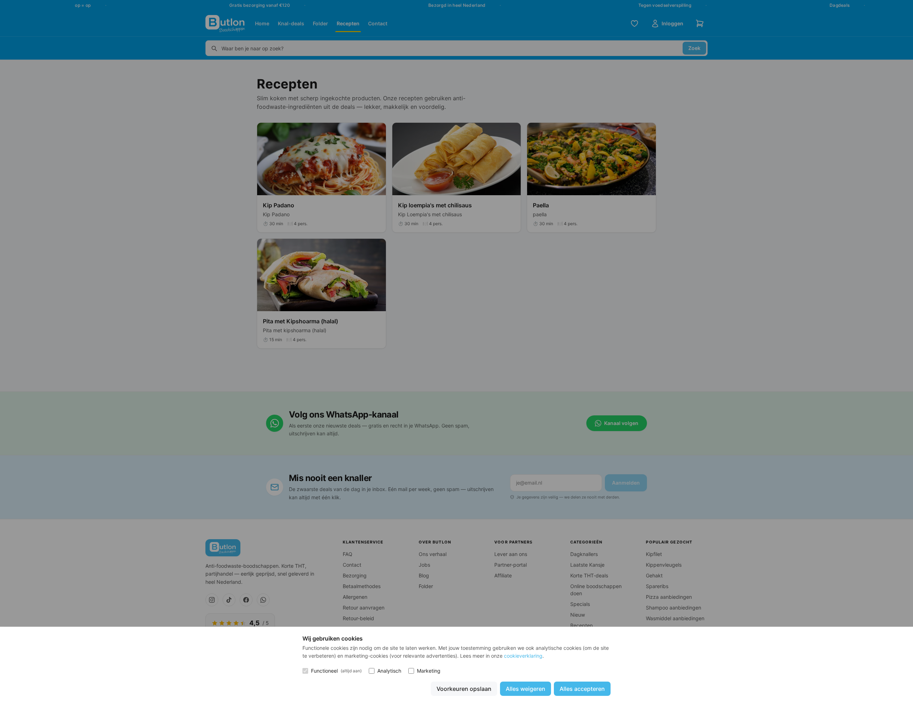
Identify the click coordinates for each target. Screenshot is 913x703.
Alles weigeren (525, 688)
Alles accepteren (582, 688)
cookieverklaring (523, 656)
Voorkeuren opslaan (464, 688)
